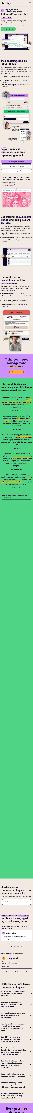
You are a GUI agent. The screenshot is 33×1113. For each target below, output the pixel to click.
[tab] (16, 162)
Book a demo (8, 29)
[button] (30, 3)
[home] (5, 3)
